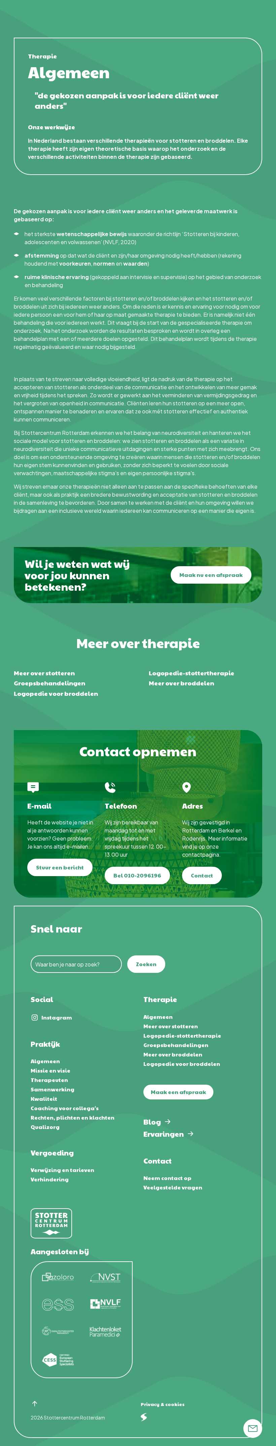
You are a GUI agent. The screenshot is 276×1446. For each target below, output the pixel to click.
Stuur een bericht (60, 867)
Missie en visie (50, 1070)
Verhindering (50, 1179)
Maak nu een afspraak (211, 575)
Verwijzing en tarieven (62, 1170)
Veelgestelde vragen (172, 1187)
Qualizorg (45, 1127)
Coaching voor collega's (65, 1108)
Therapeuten (49, 1080)
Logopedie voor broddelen (56, 693)
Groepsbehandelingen (49, 683)
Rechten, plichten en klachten (72, 1117)
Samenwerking (52, 1089)
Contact (202, 875)
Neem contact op (167, 1178)
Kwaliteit (44, 1098)
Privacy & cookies (162, 1404)
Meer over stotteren (44, 673)
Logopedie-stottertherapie (191, 673)
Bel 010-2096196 (137, 875)
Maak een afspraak (178, 1092)
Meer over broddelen (181, 683)
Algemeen (45, 1061)
